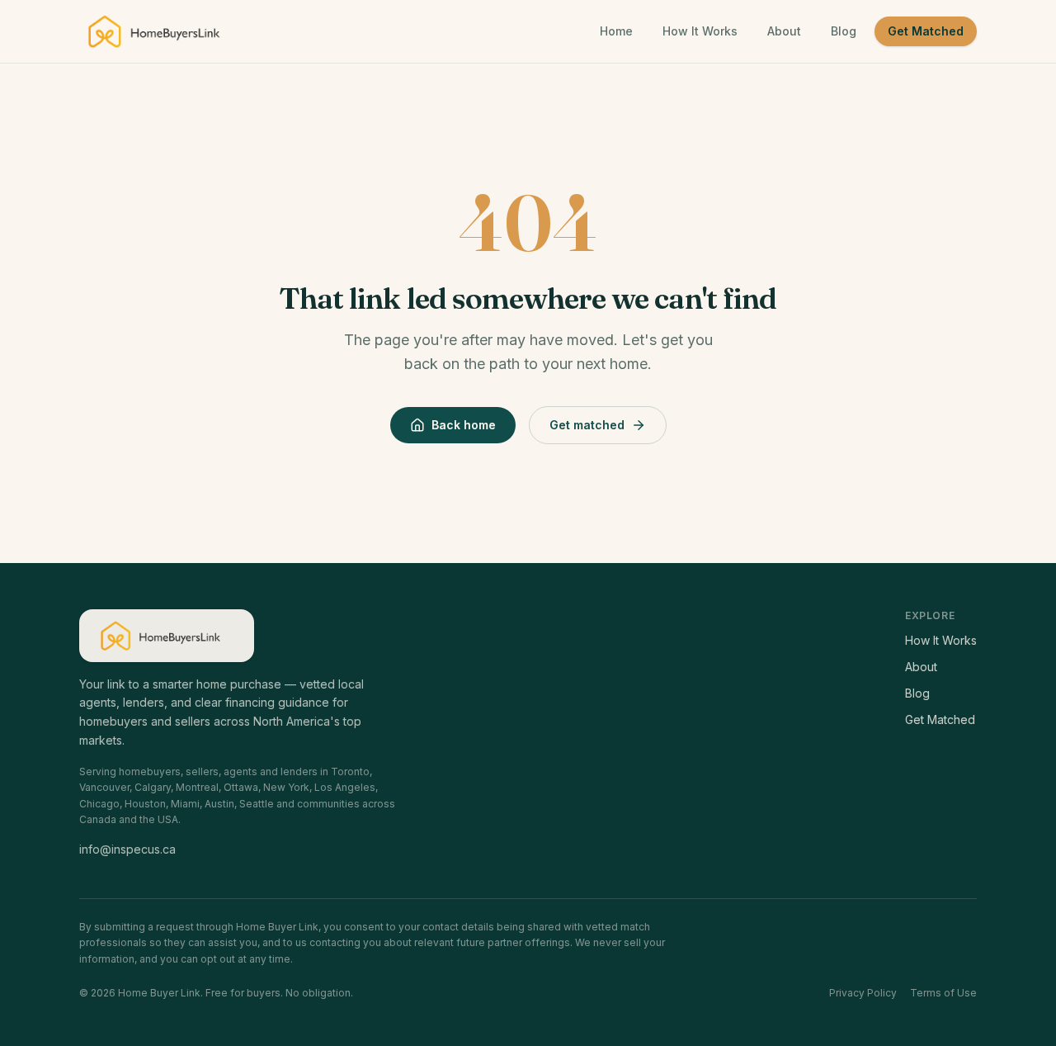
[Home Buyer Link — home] (161, 31)
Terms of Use (943, 993)
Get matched (587, 425)
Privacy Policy (863, 993)
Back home (463, 425)
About (784, 31)
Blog (843, 31)
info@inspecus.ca (127, 849)
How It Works (700, 31)
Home (616, 31)
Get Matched (926, 31)
